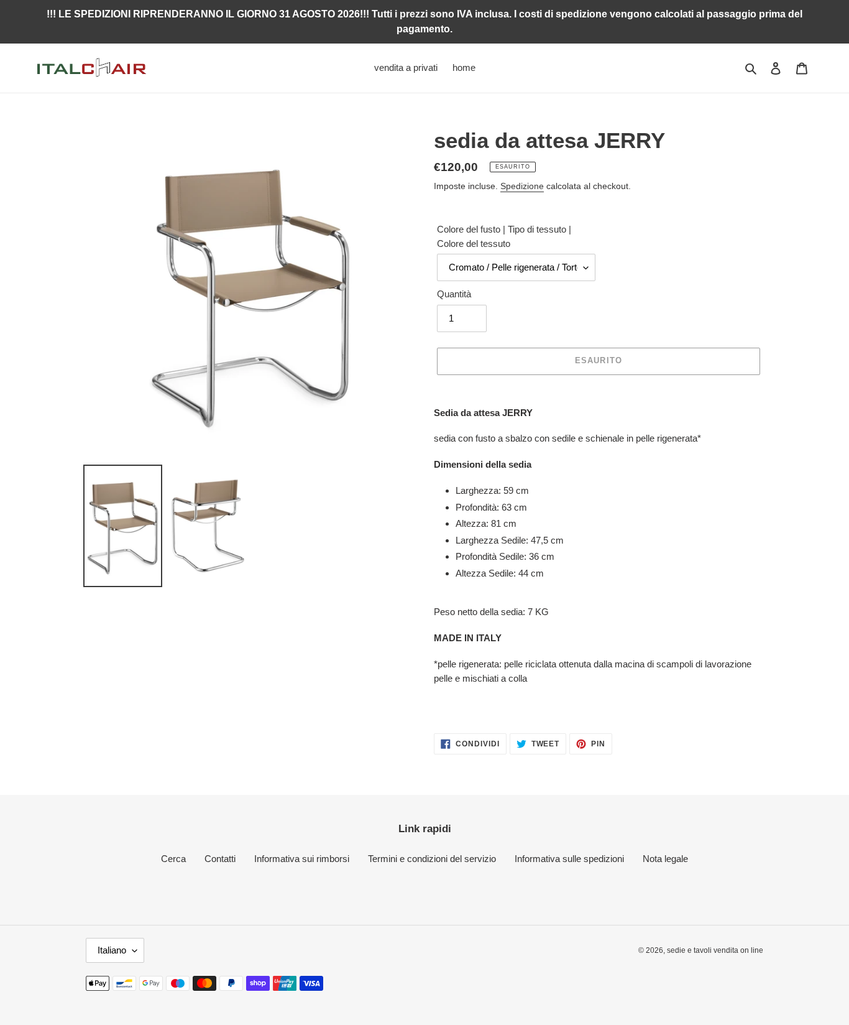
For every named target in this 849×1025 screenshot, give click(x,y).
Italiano (112, 950)
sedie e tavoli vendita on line (715, 950)
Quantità (454, 294)
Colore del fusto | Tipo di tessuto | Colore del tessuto (504, 236)
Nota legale (665, 858)
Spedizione (522, 186)
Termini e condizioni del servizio (432, 858)
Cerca (173, 858)
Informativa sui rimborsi (301, 858)
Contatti (220, 858)
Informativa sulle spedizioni (569, 858)
